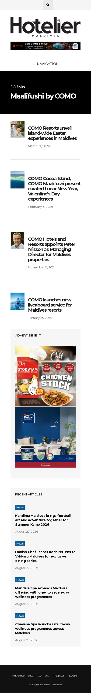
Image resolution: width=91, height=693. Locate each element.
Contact (43, 675)
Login (73, 675)
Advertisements (22, 675)
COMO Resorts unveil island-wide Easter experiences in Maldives (52, 133)
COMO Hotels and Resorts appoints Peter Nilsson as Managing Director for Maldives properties (51, 249)
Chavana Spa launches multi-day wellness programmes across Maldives (42, 628)
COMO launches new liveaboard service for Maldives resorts (50, 305)
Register (58, 675)
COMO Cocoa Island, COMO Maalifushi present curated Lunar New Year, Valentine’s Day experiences (54, 188)
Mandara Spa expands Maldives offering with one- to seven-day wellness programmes (42, 592)
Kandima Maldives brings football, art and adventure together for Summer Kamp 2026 (43, 520)
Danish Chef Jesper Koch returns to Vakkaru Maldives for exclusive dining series (45, 556)
